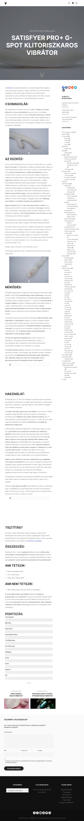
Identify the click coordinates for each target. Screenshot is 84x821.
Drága (66, 140)
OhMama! (67, 315)
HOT (65, 297)
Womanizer (67, 350)
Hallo (65, 295)
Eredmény (65, 171)
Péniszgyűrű (68, 221)
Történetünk (66, 795)
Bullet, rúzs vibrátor (72, 235)
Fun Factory (67, 291)
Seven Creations (69, 334)
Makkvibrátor (71, 214)
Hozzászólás (8, 732)
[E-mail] (63, 90)
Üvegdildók (70, 208)
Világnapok (67, 359)
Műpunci (69, 216)
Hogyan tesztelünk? (66, 802)
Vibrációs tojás (68, 231)
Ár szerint (64, 136)
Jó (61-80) (67, 175)
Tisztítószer (67, 169)
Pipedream (67, 322)
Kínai (63, 266)
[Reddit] (72, 87)
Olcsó (66, 144)
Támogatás (67, 792)
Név (5, 750)
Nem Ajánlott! (66, 355)
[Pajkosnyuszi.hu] (5, 3)
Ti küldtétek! (65, 361)
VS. (63, 379)
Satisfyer (10, 88)
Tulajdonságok (66, 365)
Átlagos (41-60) (68, 173)
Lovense (66, 309)
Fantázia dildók (71, 206)
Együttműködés (66, 790)
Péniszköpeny (68, 227)
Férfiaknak (67, 258)
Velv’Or (66, 348)
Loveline (66, 307)
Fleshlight (67, 289)
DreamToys (67, 280)
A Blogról (67, 153)
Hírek (63, 181)
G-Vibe (66, 293)
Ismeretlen (67, 301)
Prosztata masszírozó (70, 229)
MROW (66, 313)
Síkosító (66, 161)
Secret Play (67, 332)
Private (66, 326)
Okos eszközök (68, 219)
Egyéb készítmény (69, 157)
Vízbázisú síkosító (72, 165)
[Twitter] (75, 87)
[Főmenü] (76, 3)
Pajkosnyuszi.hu (25, 818)
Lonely (66, 305)
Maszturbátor (68, 212)
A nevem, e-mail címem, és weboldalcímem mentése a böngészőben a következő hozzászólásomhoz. (28, 761)
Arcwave (67, 272)
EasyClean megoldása (34, 541)
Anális (66, 186)
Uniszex (66, 264)
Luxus (66, 142)
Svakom (66, 340)
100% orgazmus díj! (67, 132)
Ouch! (66, 317)
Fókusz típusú (71, 196)
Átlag (65, 138)
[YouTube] (69, 87)
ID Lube (66, 299)
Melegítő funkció (69, 373)
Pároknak (67, 262)
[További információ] (73, 3)
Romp (66, 328)
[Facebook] (63, 87)
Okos (65, 375)
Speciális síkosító (72, 163)
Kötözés (66, 148)
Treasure (66, 346)
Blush (66, 274)
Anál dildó (70, 188)
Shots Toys (67, 336)
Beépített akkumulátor (70, 367)
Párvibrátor (70, 254)
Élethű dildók (70, 204)
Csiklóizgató (68, 194)
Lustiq (66, 311)
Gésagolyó (67, 210)
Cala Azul (67, 276)
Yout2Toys (67, 353)
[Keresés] (69, 3)
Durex (66, 282)
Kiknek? (64, 256)
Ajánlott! (64, 134)
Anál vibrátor (70, 190)
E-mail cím (24, 750)
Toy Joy (66, 344)
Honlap (40, 750)
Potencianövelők (69, 159)
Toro (65, 342)
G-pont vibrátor (71, 239)
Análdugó (69, 192)
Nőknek (66, 260)
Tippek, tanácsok (67, 363)
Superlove (67, 338)
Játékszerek (65, 183)
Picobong (67, 320)
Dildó (65, 202)
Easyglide (67, 284)
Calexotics (67, 278)
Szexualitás (65, 357)
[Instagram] (66, 87)
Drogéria (64, 155)
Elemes (66, 371)
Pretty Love (67, 324)
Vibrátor (66, 233)
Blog (63, 151)
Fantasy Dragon (69, 287)
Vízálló (66, 377)
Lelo (65, 303)
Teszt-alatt (66, 800)
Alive (65, 270)
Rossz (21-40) (68, 179)
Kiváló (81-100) (68, 177)
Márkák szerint (66, 268)
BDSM (64, 146)
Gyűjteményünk (66, 797)
